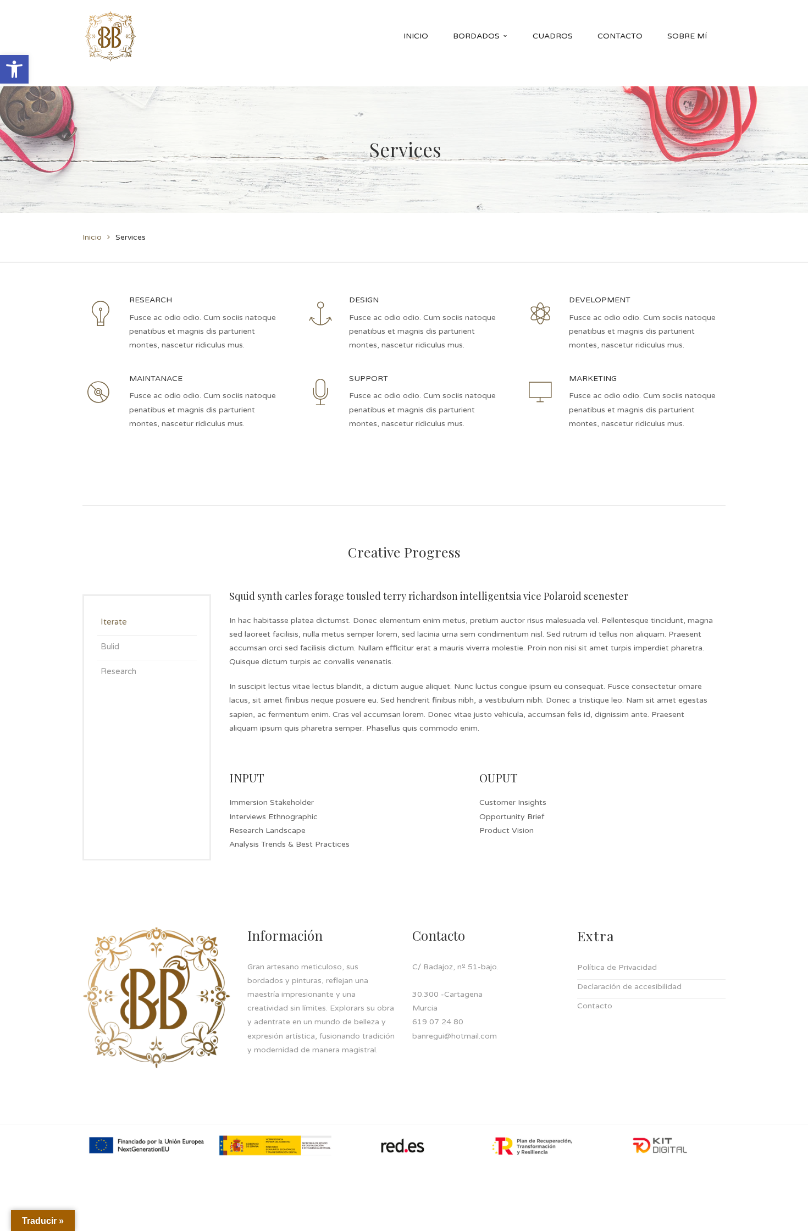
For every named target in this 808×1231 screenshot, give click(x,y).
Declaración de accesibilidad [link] (629, 986)
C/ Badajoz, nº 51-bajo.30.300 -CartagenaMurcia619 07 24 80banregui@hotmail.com (455, 1001)
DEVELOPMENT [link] (599, 300)
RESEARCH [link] (150, 300)
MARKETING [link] (593, 378)
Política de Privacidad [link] (617, 967)
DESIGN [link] (364, 300)
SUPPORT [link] (368, 378)
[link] (14, 69)
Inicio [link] (92, 237)
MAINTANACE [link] (155, 378)
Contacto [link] (594, 1006)
